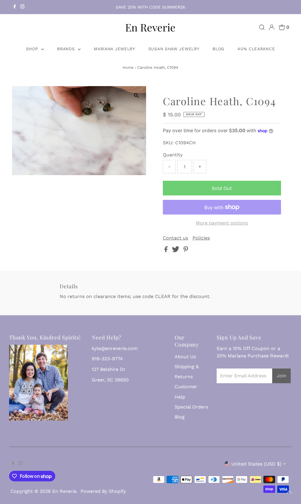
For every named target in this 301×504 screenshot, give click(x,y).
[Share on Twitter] (176, 250)
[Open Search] (262, 27)
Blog (218, 48)
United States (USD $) (256, 464)
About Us (185, 356)
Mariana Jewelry (114, 48)
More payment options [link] (222, 223)
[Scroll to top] (289, 492)
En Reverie (150, 27)
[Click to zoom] (136, 95)
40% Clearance (256, 48)
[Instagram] (22, 7)
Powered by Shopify (103, 491)
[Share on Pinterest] (185, 250)
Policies (201, 238)
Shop (33, 48)
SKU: (168, 142)
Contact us (175, 238)
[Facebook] (14, 7)
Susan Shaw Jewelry (174, 48)
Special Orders (191, 407)
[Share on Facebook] (166, 250)
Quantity (173, 155)
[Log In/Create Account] (271, 27)
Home (128, 67)
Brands (66, 48)
